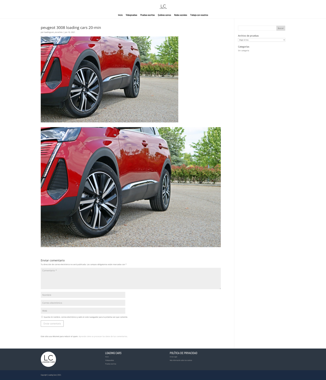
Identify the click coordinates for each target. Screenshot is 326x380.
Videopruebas (131, 15)
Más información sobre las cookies (181, 360)
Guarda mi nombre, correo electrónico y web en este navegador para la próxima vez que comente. (86, 317)
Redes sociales (180, 15)
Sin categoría (243, 50)
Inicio (120, 15)
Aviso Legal (173, 357)
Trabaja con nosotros (199, 15)
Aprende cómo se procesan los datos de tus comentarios (103, 336)
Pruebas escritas (147, 15)
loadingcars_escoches (53, 32)
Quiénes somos (164, 15)
